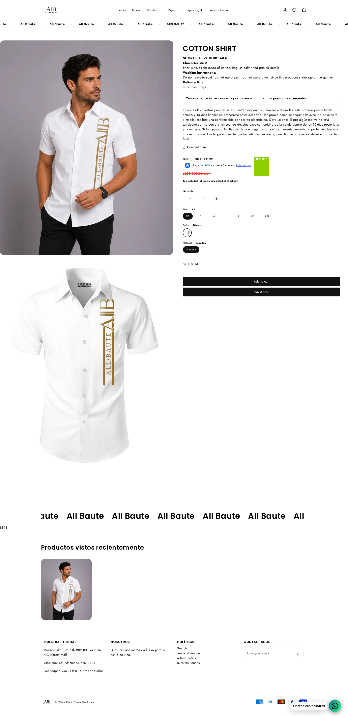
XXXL (268, 216)
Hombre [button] (152, 10)
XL (239, 216)
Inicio (122, 10)
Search (182, 648)
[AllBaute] (51, 10)
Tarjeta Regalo (194, 10)
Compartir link (196, 147)
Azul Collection (219, 10)
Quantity (188, 191)
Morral (136, 10)
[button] (294, 10)
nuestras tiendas (188, 662)
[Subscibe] (298, 653)
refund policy (186, 658)
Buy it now (261, 292)
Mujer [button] (171, 10)
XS (187, 216)
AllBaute (68, 702)
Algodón (191, 249)
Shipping (205, 181)
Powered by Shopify (84, 702)
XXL (253, 216)
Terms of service (188, 653)
